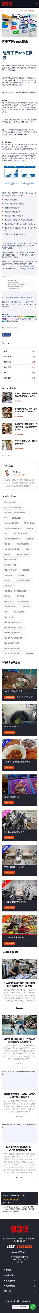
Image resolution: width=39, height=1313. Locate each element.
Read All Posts (7, 456)
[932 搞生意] (7, 4)
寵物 (27, 549)
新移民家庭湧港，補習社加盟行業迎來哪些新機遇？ (19, 1096)
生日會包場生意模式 (23, 580)
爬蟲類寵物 (8, 575)
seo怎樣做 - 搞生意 (11, 328)
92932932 (19, 1247)
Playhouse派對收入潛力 (12, 518)
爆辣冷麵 (26, 570)
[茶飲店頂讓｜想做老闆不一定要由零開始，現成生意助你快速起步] (7, 428)
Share (7, 335)
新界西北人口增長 (10, 565)
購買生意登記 (9, 1275)
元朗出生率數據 (29, 523)
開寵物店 (26, 607)
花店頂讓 (7, 596)
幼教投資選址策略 (10, 560)
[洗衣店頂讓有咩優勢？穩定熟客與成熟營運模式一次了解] (7, 397)
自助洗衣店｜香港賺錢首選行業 (15, 591)
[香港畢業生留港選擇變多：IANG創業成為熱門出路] (19, 1133)
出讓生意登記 (9, 1280)
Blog (15, 11)
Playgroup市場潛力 (11, 502)
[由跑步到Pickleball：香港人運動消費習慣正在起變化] (19, 1025)
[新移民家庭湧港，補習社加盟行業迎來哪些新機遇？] (19, 1080)
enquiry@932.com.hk (19, 1252)
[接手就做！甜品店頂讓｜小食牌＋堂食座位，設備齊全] (7, 412)
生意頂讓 (7, 580)
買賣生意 (12, 80)
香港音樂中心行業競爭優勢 (13, 638)
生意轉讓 (7, 362)
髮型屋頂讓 (29, 654)
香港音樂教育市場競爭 (12, 643)
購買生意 (7, 378)
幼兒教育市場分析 (23, 554)
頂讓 (5, 612)
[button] (2, 1204)
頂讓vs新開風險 (19, 612)
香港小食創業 (9, 617)
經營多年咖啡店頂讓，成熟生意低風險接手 (26, 442)
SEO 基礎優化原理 (20, 134)
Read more (19, 401)
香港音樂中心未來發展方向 (13, 627)
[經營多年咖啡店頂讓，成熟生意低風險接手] (7, 445)
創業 (6, 351)
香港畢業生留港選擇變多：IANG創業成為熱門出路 (19, 1149)
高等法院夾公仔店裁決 (12, 654)
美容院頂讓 (8, 586)
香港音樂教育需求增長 (12, 648)
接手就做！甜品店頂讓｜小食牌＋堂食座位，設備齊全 (26, 410)
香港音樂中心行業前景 (12, 633)
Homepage (6, 11)
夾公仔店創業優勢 (23, 544)
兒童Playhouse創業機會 (12, 528)
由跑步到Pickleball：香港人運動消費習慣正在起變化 (19, 1040)
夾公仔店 (7, 544)
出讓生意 (7, 356)
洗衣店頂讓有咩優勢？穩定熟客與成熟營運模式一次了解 (26, 394)
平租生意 (7, 554)
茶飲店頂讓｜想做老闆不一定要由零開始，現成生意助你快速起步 (26, 427)
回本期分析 (30, 539)
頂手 (6, 372)
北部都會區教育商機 (20, 534)
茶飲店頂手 (8, 601)
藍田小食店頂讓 (23, 601)
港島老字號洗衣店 (10, 570)
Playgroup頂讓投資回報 (12, 507)
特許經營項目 (9, 1286)
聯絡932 (7, 1291)
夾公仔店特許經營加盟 (12, 549)
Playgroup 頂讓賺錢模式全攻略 (15, 513)
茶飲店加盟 (20, 596)
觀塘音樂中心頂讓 (10, 607)
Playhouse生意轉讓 (11, 523)
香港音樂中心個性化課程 (12, 622)
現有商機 (7, 1270)
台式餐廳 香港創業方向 (12, 539)
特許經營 (7, 367)
